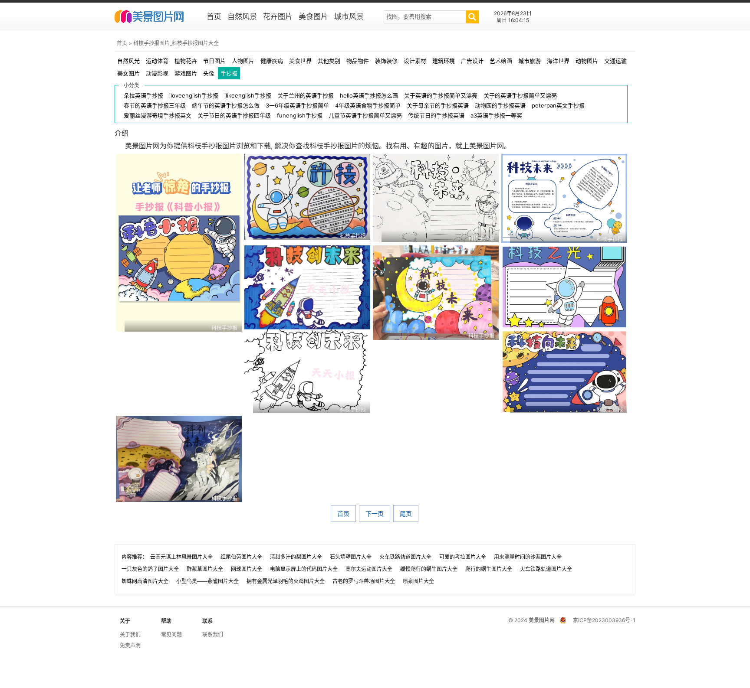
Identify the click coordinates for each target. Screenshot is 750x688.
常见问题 (171, 634)
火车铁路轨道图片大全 (405, 557)
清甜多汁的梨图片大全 (296, 557)
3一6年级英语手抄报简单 (297, 105)
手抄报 (228, 73)
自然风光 (128, 60)
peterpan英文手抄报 (558, 105)
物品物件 (357, 60)
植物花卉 (185, 60)
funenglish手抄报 (299, 115)
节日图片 (214, 60)
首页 (214, 16)
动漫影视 (157, 73)
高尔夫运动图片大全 (368, 569)
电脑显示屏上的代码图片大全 (304, 569)
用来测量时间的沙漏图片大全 (528, 557)
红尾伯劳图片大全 (241, 557)
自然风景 (242, 16)
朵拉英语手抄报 (143, 95)
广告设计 (472, 60)
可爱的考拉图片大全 (462, 557)
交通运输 (615, 60)
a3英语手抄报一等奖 (496, 115)
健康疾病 (271, 60)
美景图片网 (155, 17)
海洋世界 (558, 60)
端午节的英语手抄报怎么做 (226, 105)
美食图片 (313, 16)
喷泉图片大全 (418, 581)
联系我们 (212, 634)
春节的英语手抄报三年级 (155, 105)
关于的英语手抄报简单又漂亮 (520, 95)
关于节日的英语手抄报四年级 (234, 115)
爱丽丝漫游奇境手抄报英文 (157, 115)
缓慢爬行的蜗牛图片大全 (428, 569)
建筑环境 (443, 60)
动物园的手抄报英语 (500, 105)
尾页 (406, 513)
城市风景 (349, 16)
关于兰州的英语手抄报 (305, 95)
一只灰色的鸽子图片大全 (150, 569)
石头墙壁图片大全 (351, 557)
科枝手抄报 (224, 328)
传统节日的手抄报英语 (436, 115)
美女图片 (128, 73)
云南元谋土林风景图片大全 (181, 557)
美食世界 (300, 60)
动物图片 (587, 60)
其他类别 (329, 60)
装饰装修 (386, 60)
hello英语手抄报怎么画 (369, 95)
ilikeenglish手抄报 (247, 95)
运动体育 (157, 60)
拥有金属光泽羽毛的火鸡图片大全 (286, 581)
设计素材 (415, 60)
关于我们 (130, 634)
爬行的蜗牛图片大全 (488, 569)
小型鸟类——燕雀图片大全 (207, 581)
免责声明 (130, 645)
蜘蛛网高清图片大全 (145, 581)
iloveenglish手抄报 (193, 95)
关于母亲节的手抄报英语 (438, 105)
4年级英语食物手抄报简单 (368, 105)
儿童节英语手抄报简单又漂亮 (365, 115)
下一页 (374, 513)
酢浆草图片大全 (205, 569)
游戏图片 (185, 73)
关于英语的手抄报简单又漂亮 (440, 95)
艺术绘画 (501, 60)
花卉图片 (278, 16)
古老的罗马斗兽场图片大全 (363, 581)
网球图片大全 (246, 569)
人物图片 (243, 60)
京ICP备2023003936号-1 (604, 620)
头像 (208, 73)
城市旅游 (529, 60)
